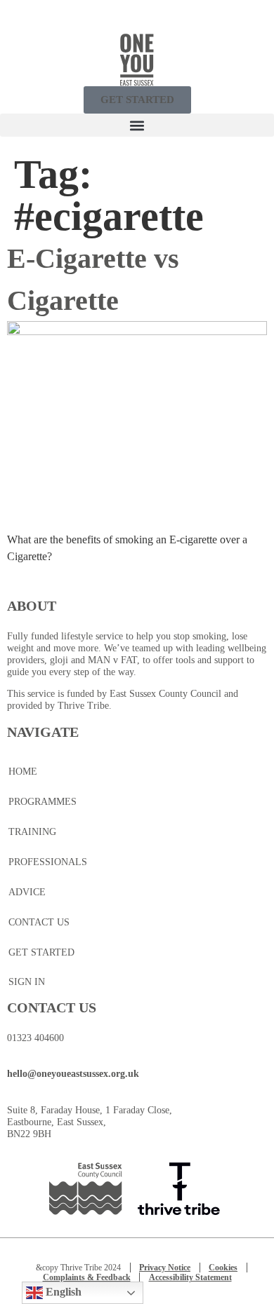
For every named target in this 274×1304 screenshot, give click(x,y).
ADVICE (27, 892)
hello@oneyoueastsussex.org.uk (73, 1073)
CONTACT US (39, 922)
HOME (22, 771)
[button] (137, 125)
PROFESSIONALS (47, 862)
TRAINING (32, 832)
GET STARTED (41, 952)
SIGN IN (26, 982)
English (62, 1292)
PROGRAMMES (42, 801)
